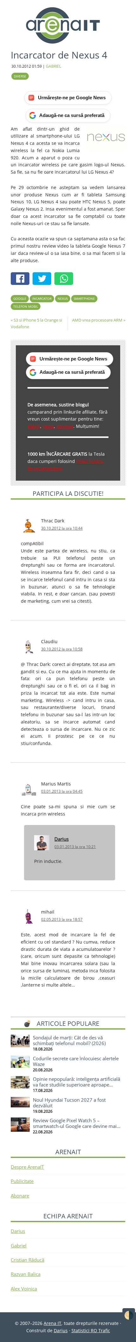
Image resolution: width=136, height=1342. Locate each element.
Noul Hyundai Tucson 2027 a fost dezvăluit (69, 1103)
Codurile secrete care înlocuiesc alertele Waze (76, 1061)
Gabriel (19, 1245)
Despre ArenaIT (27, 1167)
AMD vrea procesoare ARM (97, 320)
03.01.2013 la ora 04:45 (62, 791)
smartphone (84, 298)
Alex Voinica (24, 1288)
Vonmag (64, 426)
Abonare (20, 1195)
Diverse (20, 76)
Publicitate (22, 1181)
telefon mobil (25, 306)
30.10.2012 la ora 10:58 (62, 649)
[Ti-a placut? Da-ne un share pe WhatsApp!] (65, 279)
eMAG (34, 426)
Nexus (63, 298)
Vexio (48, 426)
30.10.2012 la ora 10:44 (62, 528)
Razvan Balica (25, 1274)
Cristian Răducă (27, 1260)
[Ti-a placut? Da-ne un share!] (22, 279)
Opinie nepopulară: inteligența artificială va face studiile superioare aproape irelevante (76, 1084)
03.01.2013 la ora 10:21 (75, 846)
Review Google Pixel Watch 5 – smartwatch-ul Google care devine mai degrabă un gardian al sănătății (75, 1126)
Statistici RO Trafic (90, 1330)
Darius (61, 839)
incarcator (42, 298)
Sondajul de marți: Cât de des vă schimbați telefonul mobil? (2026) (69, 1040)
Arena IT (68, 25)
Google (19, 298)
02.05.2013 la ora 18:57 (62, 919)
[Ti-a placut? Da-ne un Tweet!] (43, 279)
